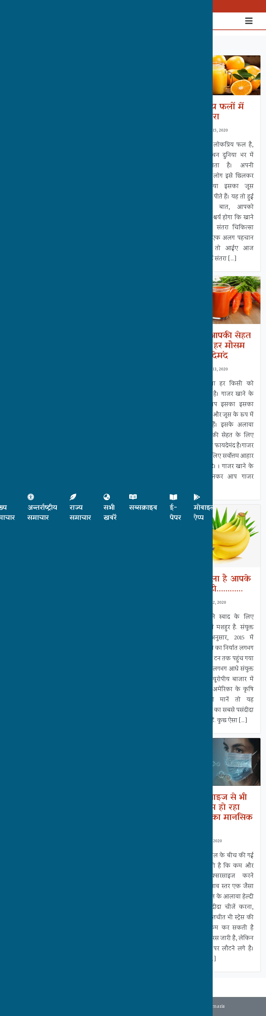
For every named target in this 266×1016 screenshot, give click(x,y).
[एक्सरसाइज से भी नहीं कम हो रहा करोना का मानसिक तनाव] (220, 761)
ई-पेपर (175, 513)
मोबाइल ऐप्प (204, 513)
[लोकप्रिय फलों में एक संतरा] (220, 75)
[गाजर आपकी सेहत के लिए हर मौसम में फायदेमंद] (220, 300)
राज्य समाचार (80, 513)
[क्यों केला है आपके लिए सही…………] (220, 536)
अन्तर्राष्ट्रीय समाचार (42, 513)
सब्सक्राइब (143, 508)
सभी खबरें (110, 513)
